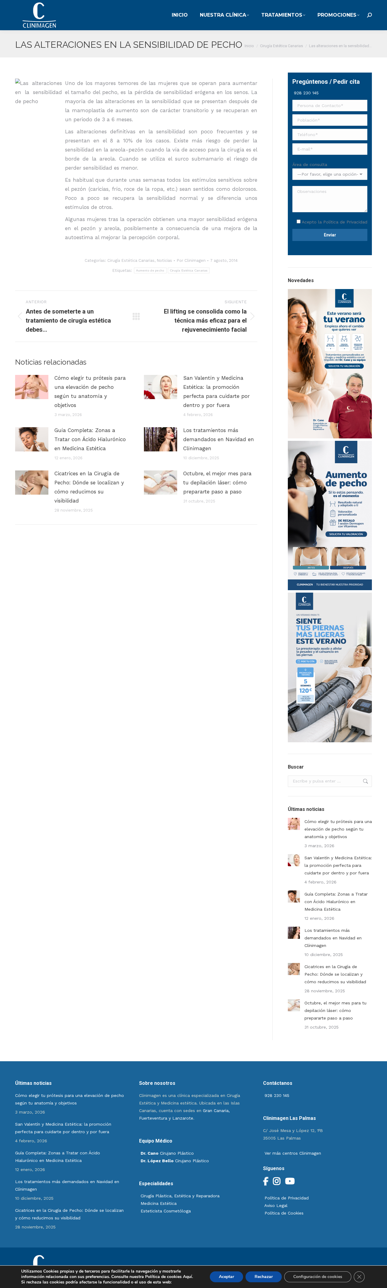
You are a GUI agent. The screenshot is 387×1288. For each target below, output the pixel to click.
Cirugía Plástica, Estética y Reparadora (180, 1195)
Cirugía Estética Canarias (130, 260)
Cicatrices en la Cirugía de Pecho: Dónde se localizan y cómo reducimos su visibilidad (89, 487)
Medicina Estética (159, 1203)
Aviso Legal (275, 1205)
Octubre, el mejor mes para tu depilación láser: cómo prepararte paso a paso (217, 482)
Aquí (187, 1277)
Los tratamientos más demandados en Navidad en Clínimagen (218, 439)
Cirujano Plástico (167, 1153)
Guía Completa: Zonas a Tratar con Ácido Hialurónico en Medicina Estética (90, 439)
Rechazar (264, 1277)
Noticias (164, 260)
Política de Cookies (283, 1213)
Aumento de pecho (150, 270)
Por (191, 260)
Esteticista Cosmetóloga (166, 1210)
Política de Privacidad (345, 222)
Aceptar (226, 1277)
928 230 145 (305, 92)
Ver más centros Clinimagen (292, 1153)
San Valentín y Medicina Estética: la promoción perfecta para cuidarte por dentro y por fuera (216, 391)
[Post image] (31, 387)
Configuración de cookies (317, 1277)
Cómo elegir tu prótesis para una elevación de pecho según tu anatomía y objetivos (90, 391)
